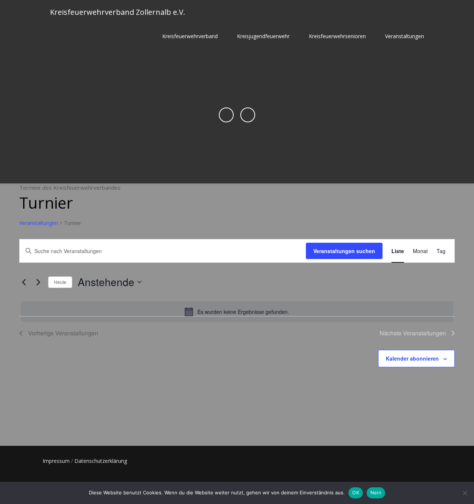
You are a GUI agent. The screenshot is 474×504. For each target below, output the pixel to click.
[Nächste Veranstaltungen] (38, 282)
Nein (375, 492)
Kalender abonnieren (412, 358)
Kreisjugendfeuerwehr (263, 36)
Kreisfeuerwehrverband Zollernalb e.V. (117, 12)
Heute (60, 282)
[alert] (237, 311)
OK (355, 492)
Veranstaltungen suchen (344, 251)
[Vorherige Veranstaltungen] (23, 282)
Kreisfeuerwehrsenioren (337, 36)
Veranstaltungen (404, 36)
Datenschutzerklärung (100, 460)
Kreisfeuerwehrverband (190, 36)
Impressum (56, 460)
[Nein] (464, 493)
